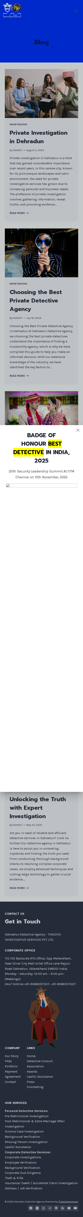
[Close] (78, 430)
